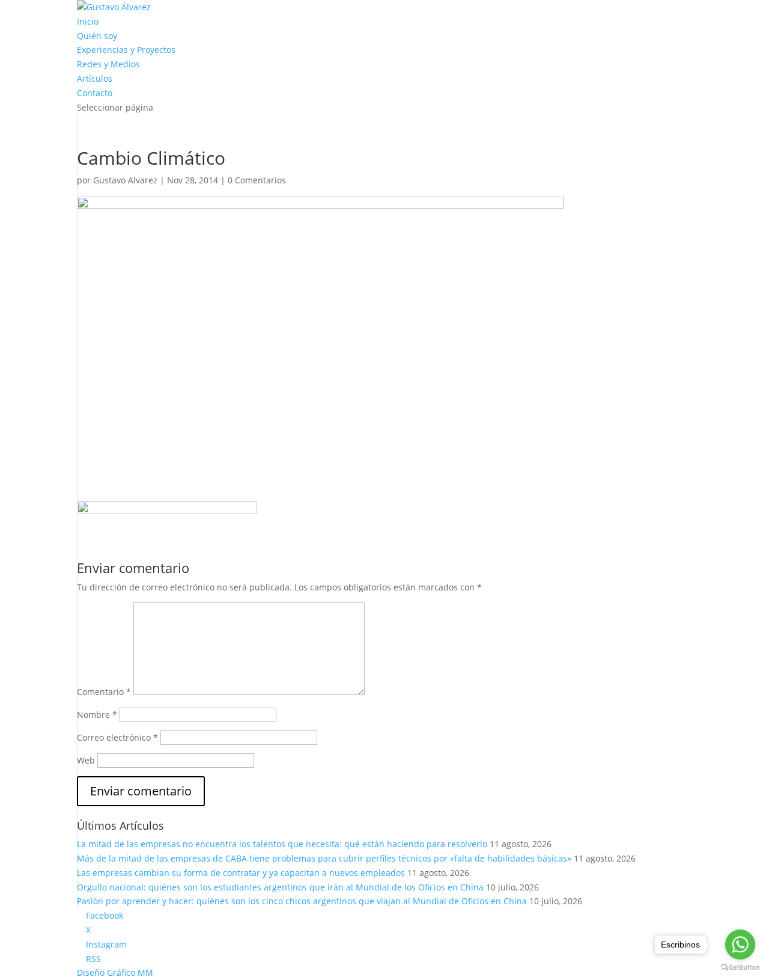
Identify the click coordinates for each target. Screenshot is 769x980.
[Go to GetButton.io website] (740, 968)
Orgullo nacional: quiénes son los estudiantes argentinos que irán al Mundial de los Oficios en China (280, 887)
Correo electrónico (117, 737)
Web (86, 760)
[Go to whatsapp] (740, 944)
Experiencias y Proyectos (126, 49)
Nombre (97, 714)
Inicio (88, 21)
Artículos (94, 78)
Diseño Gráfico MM (115, 972)
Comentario (104, 691)
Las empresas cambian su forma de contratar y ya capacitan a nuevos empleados (241, 872)
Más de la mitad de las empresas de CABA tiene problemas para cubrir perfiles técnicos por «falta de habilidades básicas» (324, 858)
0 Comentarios (257, 180)
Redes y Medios (108, 64)
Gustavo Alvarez (125, 180)
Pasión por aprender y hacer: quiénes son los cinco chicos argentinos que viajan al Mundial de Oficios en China (302, 901)
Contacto (94, 93)
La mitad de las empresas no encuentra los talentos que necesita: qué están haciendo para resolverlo (282, 844)
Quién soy (97, 35)
